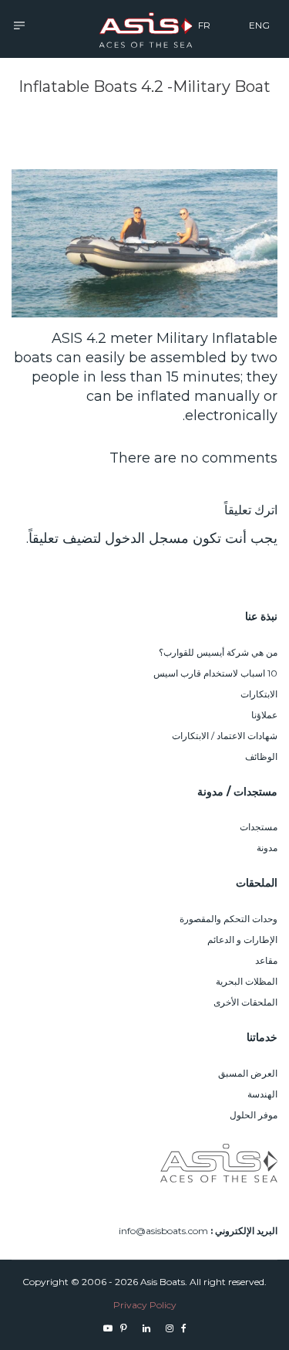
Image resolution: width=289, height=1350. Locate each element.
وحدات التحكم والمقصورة (228, 918)
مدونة (267, 847)
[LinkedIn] (146, 1328)
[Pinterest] (123, 1328)
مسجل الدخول (147, 538)
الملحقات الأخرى (245, 1002)
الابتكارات (258, 694)
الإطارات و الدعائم (242, 939)
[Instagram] (169, 1328)
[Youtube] (108, 1328)
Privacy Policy (144, 1305)
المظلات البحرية (246, 981)
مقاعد (266, 960)
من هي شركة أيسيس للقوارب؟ (218, 652)
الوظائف (261, 756)
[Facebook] (184, 1328)
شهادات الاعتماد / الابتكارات (224, 735)
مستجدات (258, 827)
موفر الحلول (253, 1115)
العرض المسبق (247, 1073)
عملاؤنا (264, 715)
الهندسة (262, 1094)
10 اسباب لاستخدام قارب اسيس (215, 673)
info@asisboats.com (163, 1230)
